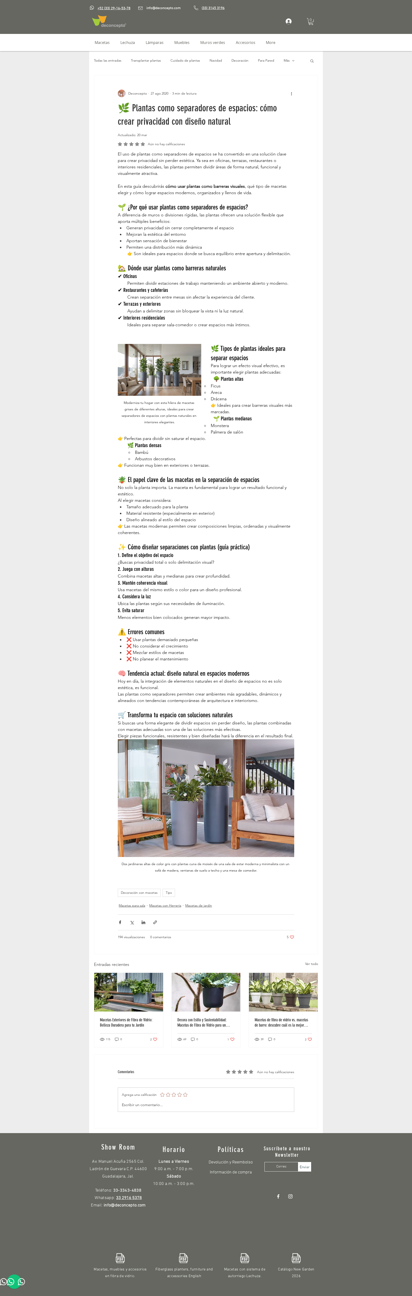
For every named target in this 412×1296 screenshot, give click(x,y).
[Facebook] (278, 1196)
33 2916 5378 (129, 1197)
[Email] (140, 8)
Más (287, 60)
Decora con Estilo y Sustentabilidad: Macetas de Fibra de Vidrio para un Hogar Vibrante (202, 1022)
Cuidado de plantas (185, 60)
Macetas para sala (132, 905)
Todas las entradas (107, 60)
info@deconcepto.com (163, 8)
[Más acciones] (291, 93)
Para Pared (266, 60)
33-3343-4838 (127, 1190)
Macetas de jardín (198, 905)
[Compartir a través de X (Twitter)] (131, 922)
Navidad (216, 60)
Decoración (240, 60)
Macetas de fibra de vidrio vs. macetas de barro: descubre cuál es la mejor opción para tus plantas (281, 1022)
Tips (169, 892)
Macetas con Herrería (165, 905)
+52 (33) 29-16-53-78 (114, 8)
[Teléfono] (196, 8)
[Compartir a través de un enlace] (155, 922)
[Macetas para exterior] (128, 992)
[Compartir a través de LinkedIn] (143, 922)
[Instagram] (290, 1196)
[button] (311, 21)
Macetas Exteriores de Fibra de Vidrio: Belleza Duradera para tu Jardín (126, 1022)
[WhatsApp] (91, 7)
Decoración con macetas (139, 892)
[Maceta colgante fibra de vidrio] (206, 992)
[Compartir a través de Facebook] (120, 922)
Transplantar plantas (146, 60)
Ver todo (311, 964)
